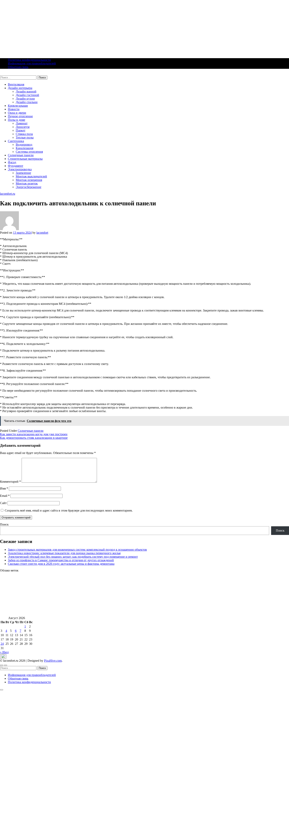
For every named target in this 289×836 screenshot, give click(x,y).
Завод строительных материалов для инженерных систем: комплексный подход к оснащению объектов (77, 549)
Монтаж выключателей (31, 176)
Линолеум (22, 127)
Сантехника (16, 141)
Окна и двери (17, 112)
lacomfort (42, 232)
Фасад (12, 162)
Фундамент (15, 165)
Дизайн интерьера (20, 88)
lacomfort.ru (7, 73)
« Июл (4, 652)
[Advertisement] (118, 27)
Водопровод (24, 144)
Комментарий (10, 481)
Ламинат (22, 123)
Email (5, 495)
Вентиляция (16, 84)
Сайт (3, 503)
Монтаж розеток (27, 183)
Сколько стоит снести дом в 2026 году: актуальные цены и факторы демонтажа (61, 563)
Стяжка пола (24, 134)
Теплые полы (25, 137)
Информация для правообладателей (32, 63)
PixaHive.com (53, 660)
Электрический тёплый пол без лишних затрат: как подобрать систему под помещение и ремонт (73, 556)
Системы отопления (29, 151)
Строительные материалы (25, 158)
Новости (13, 109)
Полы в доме (16, 119)
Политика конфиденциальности (29, 60)
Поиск (4, 524)
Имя (4, 488)
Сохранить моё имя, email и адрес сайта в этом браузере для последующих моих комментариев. (69, 510)
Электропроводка (20, 169)
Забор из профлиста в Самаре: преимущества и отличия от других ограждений (61, 560)
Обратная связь (18, 67)
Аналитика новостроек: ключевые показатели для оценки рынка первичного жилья (64, 553)
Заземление (23, 173)
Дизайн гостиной (27, 95)
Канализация (24, 148)
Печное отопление (20, 116)
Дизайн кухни (25, 98)
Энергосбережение (28, 187)
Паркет (20, 130)
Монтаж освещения (29, 180)
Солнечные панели (21, 155)
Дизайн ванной (26, 91)
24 (2, 643)
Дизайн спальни (27, 102)
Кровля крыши (18, 105)
